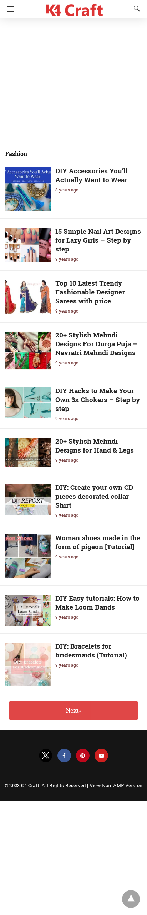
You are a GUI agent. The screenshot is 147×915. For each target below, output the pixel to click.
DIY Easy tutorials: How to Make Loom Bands (97, 602)
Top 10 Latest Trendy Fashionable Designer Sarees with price (90, 291)
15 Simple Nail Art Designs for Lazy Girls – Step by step (98, 240)
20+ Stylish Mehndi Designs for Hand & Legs (94, 445)
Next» (73, 710)
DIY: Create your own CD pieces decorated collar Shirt (94, 496)
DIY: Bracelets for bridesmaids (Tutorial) (91, 650)
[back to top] (131, 899)
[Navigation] (8, 9)
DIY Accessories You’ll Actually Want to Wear (91, 175)
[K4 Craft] (75, 7)
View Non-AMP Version (116, 785)
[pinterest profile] (83, 755)
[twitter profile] (45, 755)
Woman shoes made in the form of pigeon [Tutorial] (97, 542)
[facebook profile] (64, 755)
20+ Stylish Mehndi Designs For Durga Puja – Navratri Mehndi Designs (96, 343)
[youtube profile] (101, 755)
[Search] (135, 8)
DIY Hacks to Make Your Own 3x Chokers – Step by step (97, 399)
